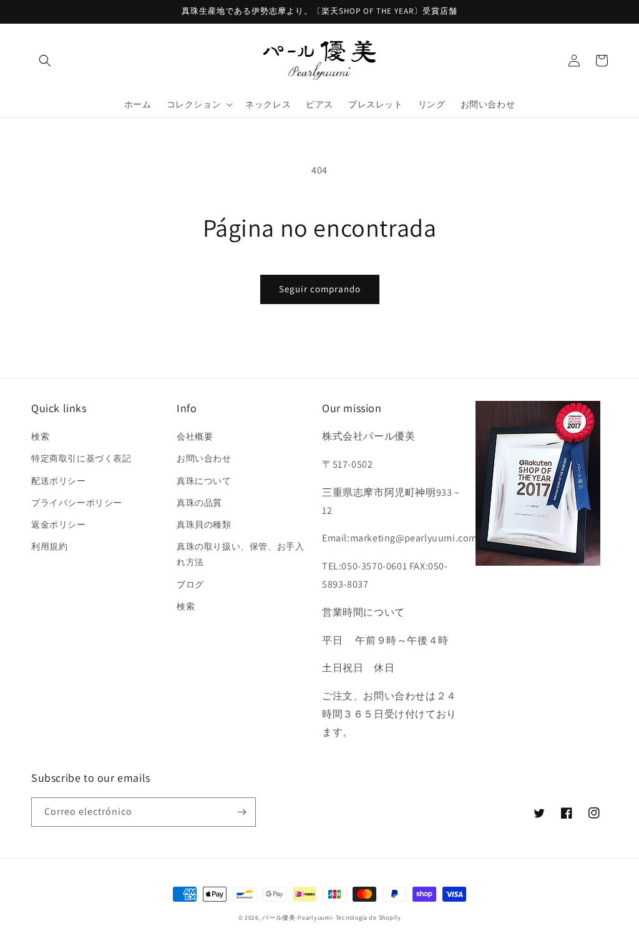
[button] (45, 60)
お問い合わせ (204, 458)
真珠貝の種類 (204, 524)
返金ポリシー (58, 524)
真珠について (204, 480)
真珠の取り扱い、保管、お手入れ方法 (240, 554)
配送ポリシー (58, 480)
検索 (40, 436)
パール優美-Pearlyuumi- (298, 918)
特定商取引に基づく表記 (81, 458)
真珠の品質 (199, 502)
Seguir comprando (320, 289)
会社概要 (195, 436)
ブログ (190, 584)
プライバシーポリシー (76, 502)
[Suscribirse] (241, 812)
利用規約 (49, 546)
